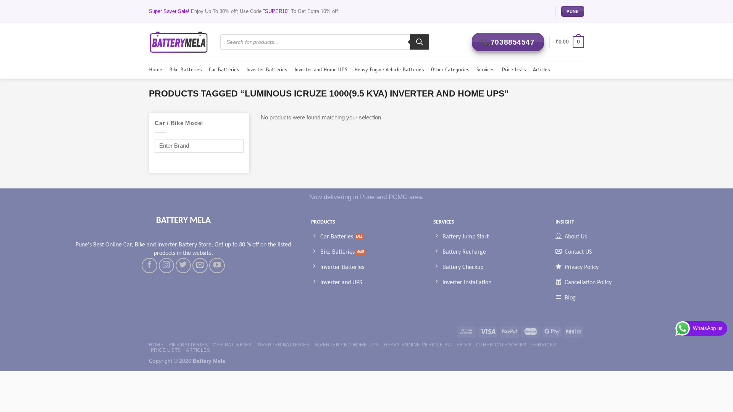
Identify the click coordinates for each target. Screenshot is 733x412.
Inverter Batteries (266, 69)
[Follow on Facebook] (149, 265)
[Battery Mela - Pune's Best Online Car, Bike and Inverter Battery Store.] (179, 41)
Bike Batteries (185, 69)
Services (485, 69)
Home (155, 69)
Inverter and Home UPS (320, 69)
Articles (541, 69)
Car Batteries (224, 69)
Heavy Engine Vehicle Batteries (389, 69)
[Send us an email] (200, 265)
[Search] (419, 42)
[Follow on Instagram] (166, 265)
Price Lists (514, 69)
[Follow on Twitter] (183, 265)
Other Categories (450, 69)
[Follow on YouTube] (216, 265)
